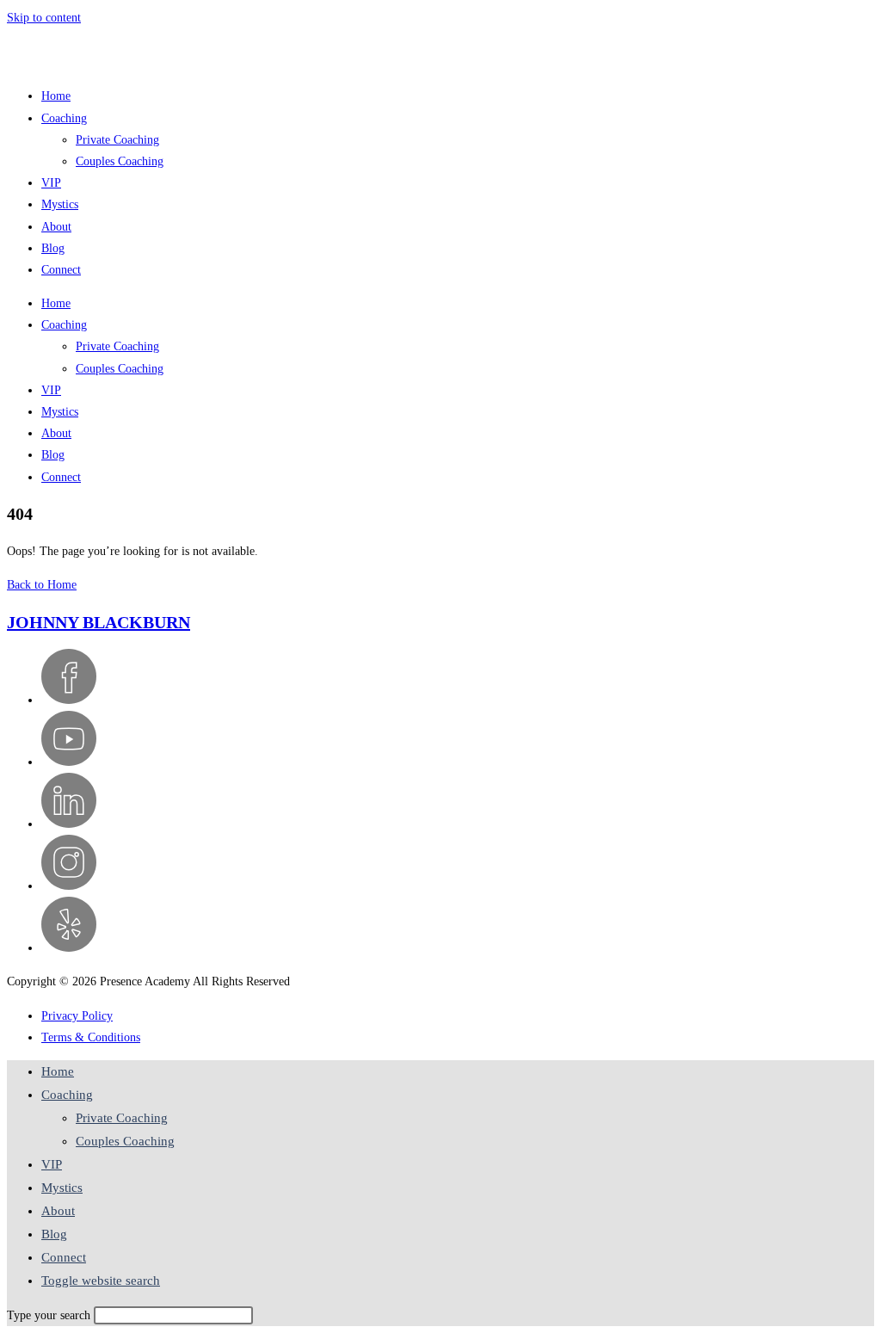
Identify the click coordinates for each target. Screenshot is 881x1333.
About (56, 226)
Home (56, 95)
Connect (61, 269)
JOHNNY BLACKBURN (98, 622)
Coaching (64, 118)
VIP (51, 182)
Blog (53, 248)
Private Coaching (117, 139)
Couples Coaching (119, 161)
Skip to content (44, 17)
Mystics (59, 204)
